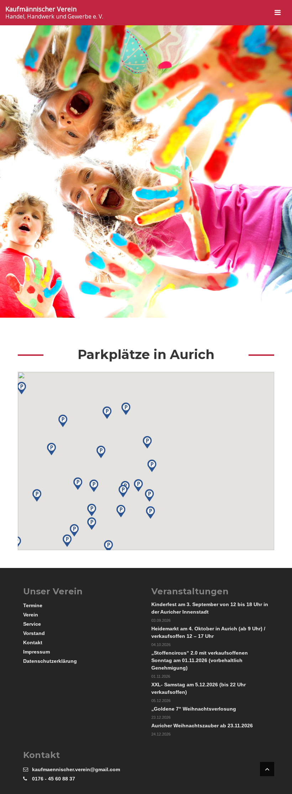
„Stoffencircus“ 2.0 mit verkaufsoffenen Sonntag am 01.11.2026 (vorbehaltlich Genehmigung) (199, 660)
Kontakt (32, 642)
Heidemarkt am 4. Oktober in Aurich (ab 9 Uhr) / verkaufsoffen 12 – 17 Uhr (208, 632)
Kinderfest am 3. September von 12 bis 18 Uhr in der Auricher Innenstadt (209, 608)
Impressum (36, 652)
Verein (30, 615)
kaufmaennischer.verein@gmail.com (76, 769)
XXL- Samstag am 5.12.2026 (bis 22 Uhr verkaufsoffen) (198, 688)
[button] (94, 486)
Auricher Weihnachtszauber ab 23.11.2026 (202, 725)
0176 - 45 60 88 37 (53, 779)
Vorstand (34, 633)
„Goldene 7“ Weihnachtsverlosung (193, 709)
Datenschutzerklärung (50, 661)
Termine (32, 605)
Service (32, 624)
